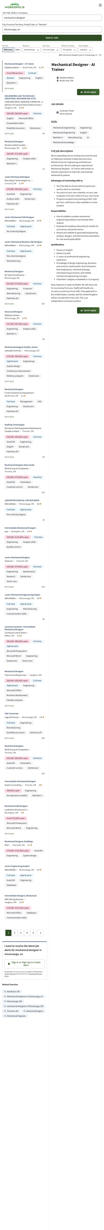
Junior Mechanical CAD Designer (19, 217)
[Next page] (40, 933)
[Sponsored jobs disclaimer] (100, 55)
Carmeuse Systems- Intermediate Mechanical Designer (20, 628)
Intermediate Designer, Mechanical (20, 895)
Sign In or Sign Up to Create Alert (26, 964)
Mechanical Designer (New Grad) (19, 465)
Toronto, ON (12, 1011)
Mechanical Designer (14, 141)
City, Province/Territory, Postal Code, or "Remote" (24, 24)
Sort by (5, 45)
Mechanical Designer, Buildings (19, 841)
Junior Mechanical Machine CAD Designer (23, 242)
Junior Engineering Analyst (17, 866)
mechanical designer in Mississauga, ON (25, 1006)
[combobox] (52, 18)
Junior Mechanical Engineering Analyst (22, 595)
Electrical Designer (34, 1011)
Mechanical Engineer (16, 1016)
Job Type (46, 46)
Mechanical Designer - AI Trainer (19, 64)
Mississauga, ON (14, 1001)
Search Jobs (52, 37)
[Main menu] (100, 5)
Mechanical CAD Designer (16, 806)
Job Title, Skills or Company (14, 13)
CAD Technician (12, 713)
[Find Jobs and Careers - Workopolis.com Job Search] (14, 5)
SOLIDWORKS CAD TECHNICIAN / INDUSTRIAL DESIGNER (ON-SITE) (20, 97)
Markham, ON (13, 991)
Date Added (83, 46)
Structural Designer (14, 312)
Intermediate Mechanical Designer (20, 528)
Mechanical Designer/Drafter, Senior (21, 347)
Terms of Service (9, 974)
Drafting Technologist (15, 425)
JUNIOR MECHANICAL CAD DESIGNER (22, 500)
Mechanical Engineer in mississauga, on (25, 996)
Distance (25, 46)
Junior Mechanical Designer (17, 177)
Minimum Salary (67, 46)
